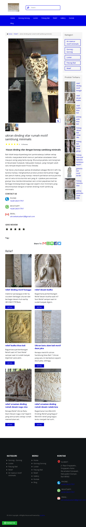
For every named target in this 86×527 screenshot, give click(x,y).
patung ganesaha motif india (79, 194)
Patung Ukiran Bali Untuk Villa (78, 132)
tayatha (42, 515)
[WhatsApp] (7, 206)
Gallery (63, 18)
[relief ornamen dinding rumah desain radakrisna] (48, 385)
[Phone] (7, 198)
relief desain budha (78, 97)
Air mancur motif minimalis (73, 42)
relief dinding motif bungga (79, 86)
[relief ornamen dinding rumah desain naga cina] (18, 385)
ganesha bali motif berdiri (79, 172)
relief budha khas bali (78, 109)
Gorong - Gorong (70, 50)
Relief (55, 18)
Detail (9, 307)
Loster (35, 18)
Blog (12, 23)
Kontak (71, 18)
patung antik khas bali (78, 120)
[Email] (7, 213)
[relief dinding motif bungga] (18, 270)
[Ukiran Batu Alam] (15, 7)
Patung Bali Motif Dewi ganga (78, 146)
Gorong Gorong (24, 18)
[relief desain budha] (48, 270)
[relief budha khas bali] (18, 326)
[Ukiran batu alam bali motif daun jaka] (48, 326)
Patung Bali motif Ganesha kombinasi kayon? (79, 159)
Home (12, 18)
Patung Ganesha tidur (79, 183)
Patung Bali (45, 18)
